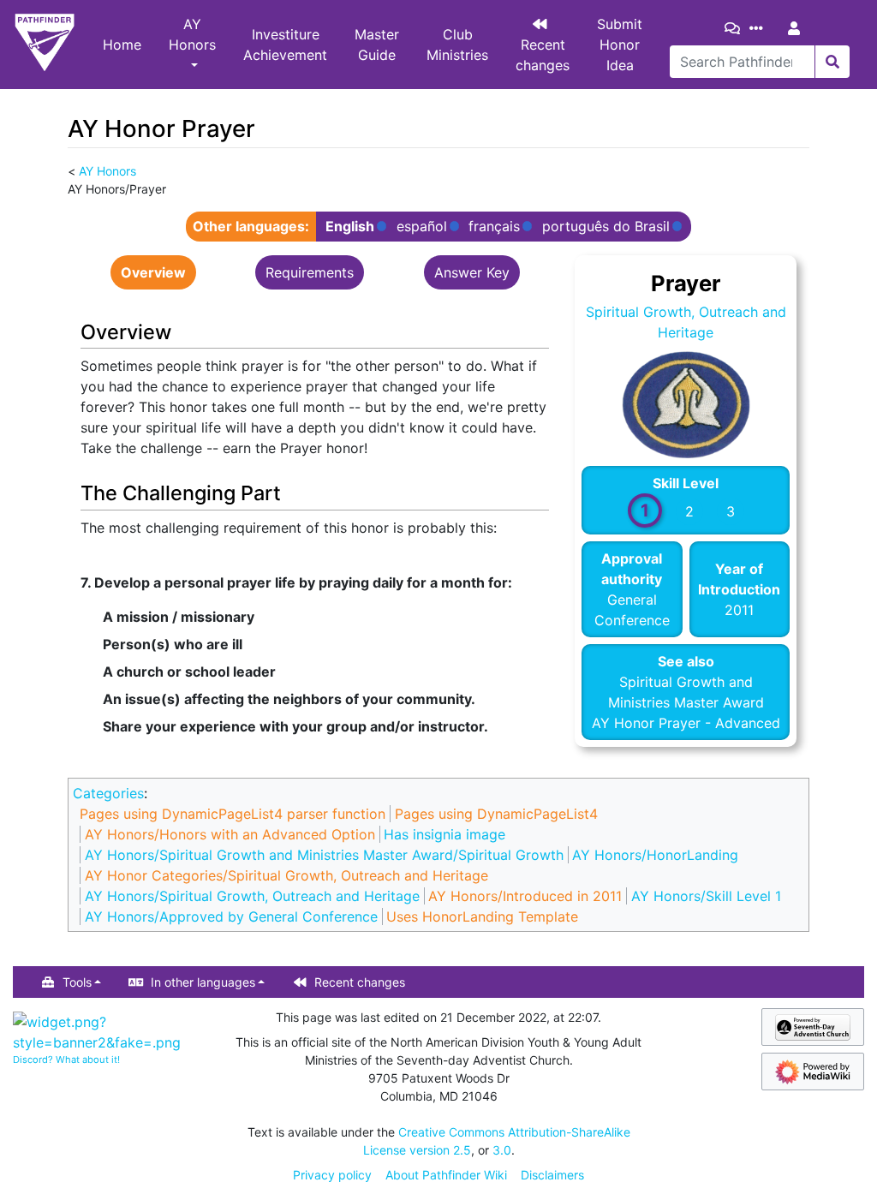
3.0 (501, 1150)
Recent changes (543, 55)
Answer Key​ (472, 272)
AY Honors (192, 34)
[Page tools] (760, 28)
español (422, 226)
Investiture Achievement (285, 44)
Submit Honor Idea (619, 44)
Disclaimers (552, 1174)
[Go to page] (832, 61)
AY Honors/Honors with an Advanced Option (230, 834)
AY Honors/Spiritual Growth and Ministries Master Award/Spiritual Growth (324, 854)
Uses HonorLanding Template (482, 916)
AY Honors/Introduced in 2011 (525, 895)
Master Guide (377, 44)
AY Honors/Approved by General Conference (231, 916)
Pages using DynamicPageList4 (496, 813)
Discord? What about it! (66, 1060)
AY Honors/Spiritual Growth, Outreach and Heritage (252, 895)
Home (122, 44)
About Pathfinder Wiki (446, 1174)
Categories (108, 793)
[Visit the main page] (44, 44)
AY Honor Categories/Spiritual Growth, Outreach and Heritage (286, 875)
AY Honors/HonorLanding (655, 854)
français (494, 226)
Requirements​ (309, 272)
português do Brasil (606, 226)
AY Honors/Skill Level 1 (706, 895)
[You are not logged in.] (797, 28)
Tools (77, 982)
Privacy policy (332, 1174)
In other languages (203, 982)
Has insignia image (444, 834)
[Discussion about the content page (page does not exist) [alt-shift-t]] (736, 28)
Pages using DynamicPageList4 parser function (232, 813)
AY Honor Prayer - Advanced (686, 722)
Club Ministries (457, 44)
